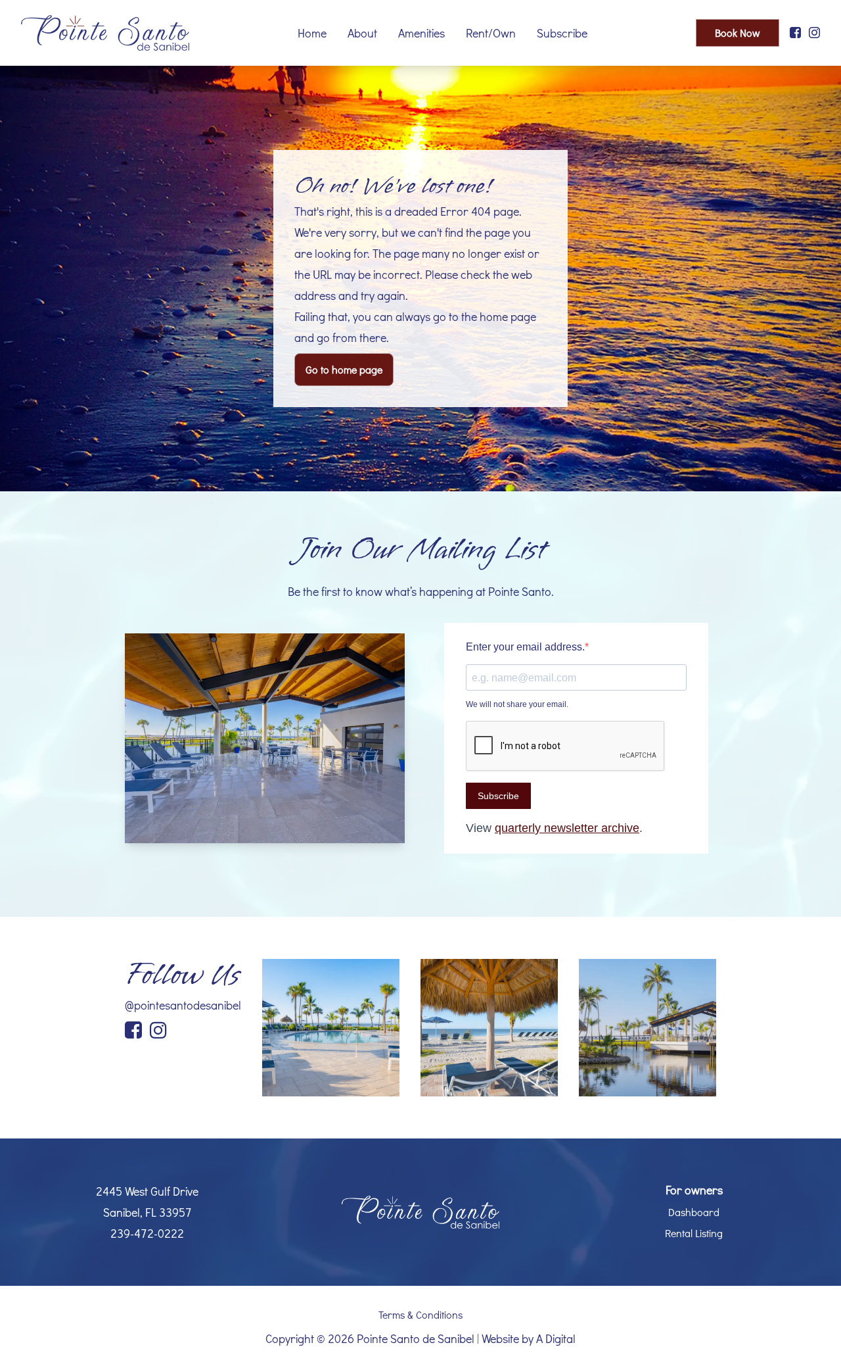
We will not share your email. (517, 704)
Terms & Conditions (420, 1314)
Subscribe (562, 33)
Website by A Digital (529, 1338)
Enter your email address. (525, 646)
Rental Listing (694, 1233)
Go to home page (344, 369)
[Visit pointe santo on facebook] (795, 33)
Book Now (737, 32)
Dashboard (693, 1212)
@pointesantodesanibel (183, 1005)
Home (312, 33)
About (362, 33)
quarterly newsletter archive (567, 828)
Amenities (421, 33)
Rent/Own (491, 33)
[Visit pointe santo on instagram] (814, 33)
